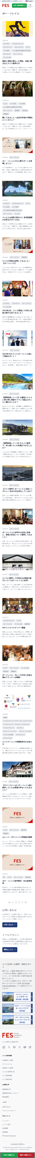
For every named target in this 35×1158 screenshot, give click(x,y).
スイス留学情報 (7, 1075)
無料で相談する (25, 1155)
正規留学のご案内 (7, 1060)
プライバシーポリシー (9, 1110)
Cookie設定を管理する (17, 1144)
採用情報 (5, 1132)
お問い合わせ (6, 1107)
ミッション (5, 1120)
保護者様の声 (6, 1089)
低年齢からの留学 (7, 1068)
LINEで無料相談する (19, 5)
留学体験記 (5, 1097)
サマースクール (7, 1064)
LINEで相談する (9, 1155)
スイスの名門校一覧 (8, 1071)
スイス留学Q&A (7, 1079)
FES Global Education (9, 1136)
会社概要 (5, 1128)
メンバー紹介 (6, 1124)
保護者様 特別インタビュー (10, 1093)
